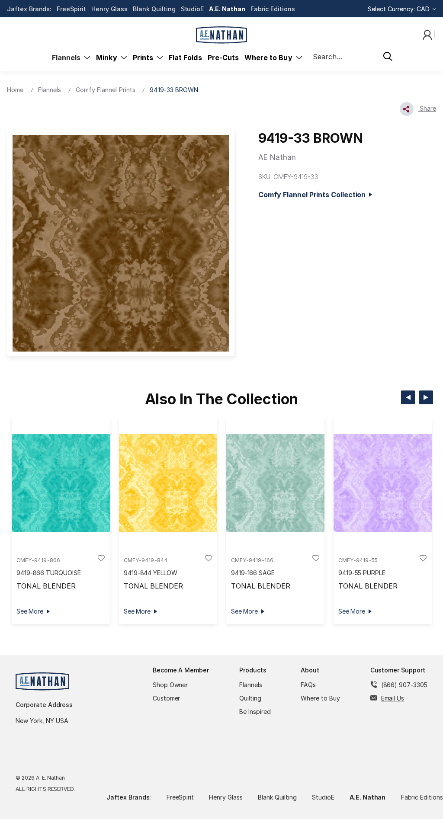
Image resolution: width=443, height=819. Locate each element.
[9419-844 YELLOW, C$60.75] (168, 482)
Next (426, 397)
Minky (108, 57)
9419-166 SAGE (253, 572)
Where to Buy (270, 57)
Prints (145, 57)
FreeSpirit (71, 9)
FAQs (308, 684)
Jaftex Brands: (29, 9)
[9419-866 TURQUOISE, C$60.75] (61, 482)
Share (427, 108)
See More (29, 611)
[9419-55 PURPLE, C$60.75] (383, 482)
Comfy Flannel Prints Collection (313, 194)
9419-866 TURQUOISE (48, 572)
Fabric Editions (272, 9)
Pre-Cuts (223, 57)
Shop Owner (170, 684)
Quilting (250, 698)
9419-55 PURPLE (361, 572)
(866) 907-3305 (404, 684)
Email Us (392, 698)
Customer (166, 698)
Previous (408, 397)
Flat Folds (185, 57)
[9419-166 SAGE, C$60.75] (275, 482)
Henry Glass (109, 9)
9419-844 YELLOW (150, 572)
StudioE (192, 9)
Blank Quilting (154, 9)
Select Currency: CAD (399, 9)
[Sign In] (428, 34)
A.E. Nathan (227, 9)
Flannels (68, 57)
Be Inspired (255, 711)
